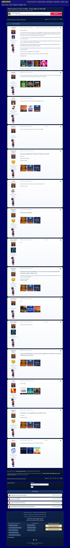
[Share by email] (19, 24)
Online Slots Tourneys (31, 525)
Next (61, 19)
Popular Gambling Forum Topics (30, 516)
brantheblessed (13, 298)
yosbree (13, 440)
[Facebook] (34, 540)
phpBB (32, 542)
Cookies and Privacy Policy (53, 529)
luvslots (13, 181)
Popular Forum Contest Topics (40, 514)
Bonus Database (49, 1)
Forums (6, 4)
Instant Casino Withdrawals (13, 532)
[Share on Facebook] (14, 24)
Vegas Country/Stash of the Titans (18, 502)
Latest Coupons (57, 1)
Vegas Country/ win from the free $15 (19, 495)
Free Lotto (63, 1)
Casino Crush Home (41, 1)
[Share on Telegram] (17, 24)
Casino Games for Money (31, 527)
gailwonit (13, 126)
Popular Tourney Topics (28, 514)
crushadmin (13, 27)
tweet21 (13, 380)
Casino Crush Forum (11, 19)
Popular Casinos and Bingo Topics (39, 512)
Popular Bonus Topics (28, 512)
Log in (67, 1)
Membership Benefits (32, 1)
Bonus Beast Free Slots (31, 530)
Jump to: (32, 482)
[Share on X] (12, 24)
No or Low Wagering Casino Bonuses (15, 527)
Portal (3, 4)
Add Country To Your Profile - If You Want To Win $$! (26, 9)
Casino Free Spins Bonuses (13, 530)
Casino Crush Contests (21, 19)
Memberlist (21, 4)
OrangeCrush (13, 150)
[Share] (8, 24)
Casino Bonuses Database (13, 525)
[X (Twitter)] (36, 540)
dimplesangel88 (13, 240)
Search (10, 4)
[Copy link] (10, 24)
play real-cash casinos (20, 471)
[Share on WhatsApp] (15, 24)
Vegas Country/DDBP (15, 499)
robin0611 (13, 72)
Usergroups (15, 4)
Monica (13, 98)
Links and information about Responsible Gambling (54, 526)
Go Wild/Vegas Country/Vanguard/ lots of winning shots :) (23, 506)
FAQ (25, 4)
